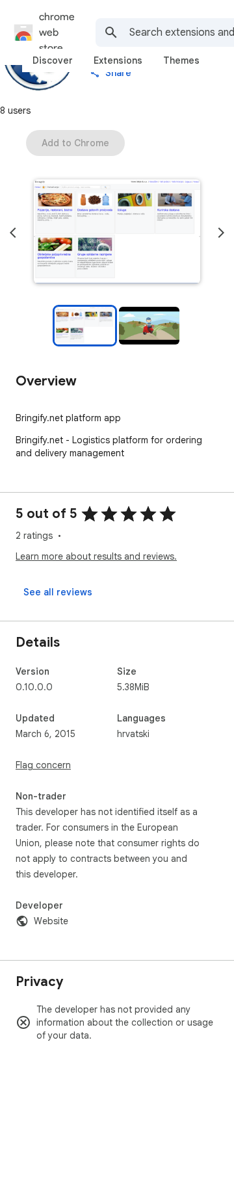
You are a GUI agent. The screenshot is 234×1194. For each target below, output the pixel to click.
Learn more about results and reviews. (96, 556)
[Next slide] (221, 233)
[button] (117, 232)
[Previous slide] (13, 233)
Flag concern (43, 765)
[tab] (52, 60)
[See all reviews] (58, 592)
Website (51, 921)
